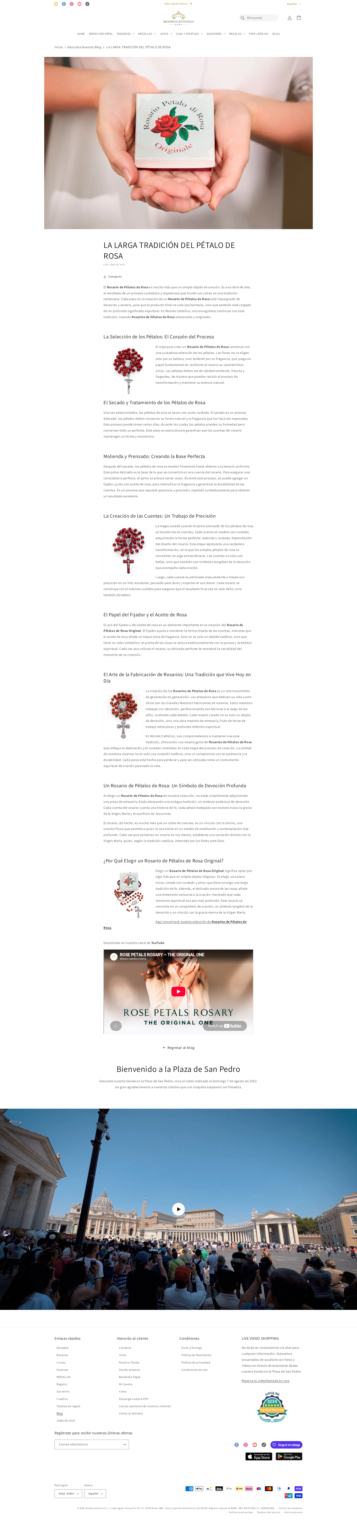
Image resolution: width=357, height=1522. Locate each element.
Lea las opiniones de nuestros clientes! (145, 1406)
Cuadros (62, 1399)
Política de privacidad (195, 1362)
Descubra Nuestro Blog (84, 47)
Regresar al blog (181, 1047)
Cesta (122, 1391)
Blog (60, 1413)
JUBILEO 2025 (66, 1420)
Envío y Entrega (191, 1348)
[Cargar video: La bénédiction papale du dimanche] (178, 1209)
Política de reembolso (290, 1508)
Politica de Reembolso (196, 1355)
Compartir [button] (115, 276)
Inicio (59, 47)
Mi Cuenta (125, 1384)
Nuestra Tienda (129, 1362)
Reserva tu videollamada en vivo (266, 1381)
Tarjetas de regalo (69, 1406)
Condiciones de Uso (194, 1370)
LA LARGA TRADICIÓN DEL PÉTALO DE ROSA (138, 47)
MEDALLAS (64, 1377)
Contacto (125, 1348)
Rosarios (62, 1355)
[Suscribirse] (124, 1444)
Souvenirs (63, 1391)
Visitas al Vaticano (131, 1413)
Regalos (62, 1384)
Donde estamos (129, 1370)
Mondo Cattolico (95, 1508)
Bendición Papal (129, 1377)
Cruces (61, 1362)
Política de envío (293, 1512)
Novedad (62, 1348)
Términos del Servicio (268, 1512)
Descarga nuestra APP (133, 1399)
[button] (243, 17)
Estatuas (62, 1370)
